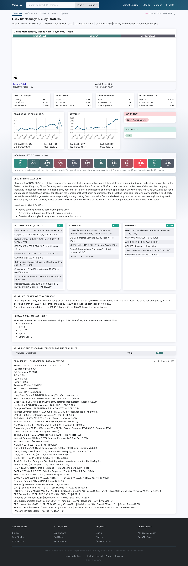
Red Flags (58, 537)
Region (92, 5)
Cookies (119, 556)
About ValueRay (73, 556)
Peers (55, 13)
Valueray (17, 5)
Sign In (99, 533)
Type (80, 5)
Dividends (44, 13)
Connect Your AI (103, 541)
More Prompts (60, 541)
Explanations (60, 533)
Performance (31, 13)
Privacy (109, 556)
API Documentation (147, 533)
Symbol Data (155, 13)
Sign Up (99, 537)
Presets (170, 5)
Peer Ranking (169, 13)
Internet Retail (19, 84)
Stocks (146, 5)
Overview (17, 13)
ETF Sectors (18, 541)
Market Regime (131, 5)
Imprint (99, 556)
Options (158, 5)
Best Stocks (18, 537)
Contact (90, 556)
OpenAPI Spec (145, 537)
